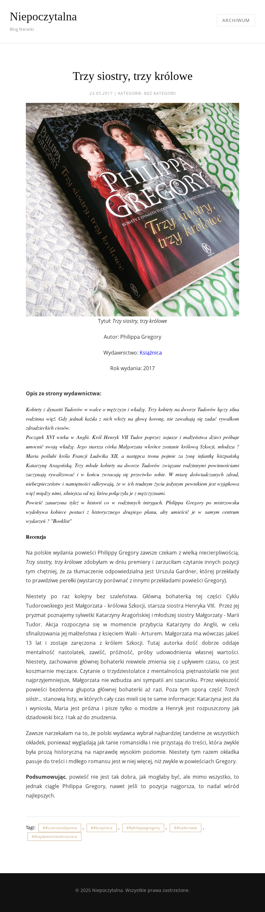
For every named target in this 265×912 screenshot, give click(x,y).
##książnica (101, 827)
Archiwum (236, 20)
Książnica (151, 352)
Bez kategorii (160, 93)
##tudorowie (185, 827)
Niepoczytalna (43, 16)
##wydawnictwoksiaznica (54, 836)
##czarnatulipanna (60, 827)
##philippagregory (143, 827)
